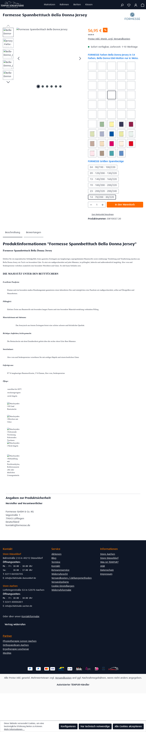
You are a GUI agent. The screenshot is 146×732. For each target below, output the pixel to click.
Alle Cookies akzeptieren (128, 726)
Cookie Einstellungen (62, 585)
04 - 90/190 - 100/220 (102, 167)
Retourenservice (60, 570)
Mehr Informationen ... (14, 729)
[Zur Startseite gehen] (12, 4)
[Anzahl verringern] (91, 204)
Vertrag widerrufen (15, 624)
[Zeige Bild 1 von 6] (38, 86)
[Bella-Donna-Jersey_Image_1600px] (49, 58)
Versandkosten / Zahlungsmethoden (71, 577)
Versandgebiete (60, 581)
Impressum (106, 573)
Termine (55, 562)
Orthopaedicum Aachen (16, 645)
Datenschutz (107, 570)
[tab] (12, 232)
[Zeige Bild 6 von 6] (60, 86)
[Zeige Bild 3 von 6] (47, 86)
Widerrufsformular (61, 589)
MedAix (7, 653)
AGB (102, 566)
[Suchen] (122, 5)
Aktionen (56, 554)
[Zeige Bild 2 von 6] (42, 86)
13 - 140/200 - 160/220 (103, 179)
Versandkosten (63, 677)
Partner (7, 636)
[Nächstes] (80, 58)
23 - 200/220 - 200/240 (103, 191)
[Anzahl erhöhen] (103, 204)
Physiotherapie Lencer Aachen (19, 641)
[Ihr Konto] (135, 5)
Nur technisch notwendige (95, 726)
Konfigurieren (68, 726)
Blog (53, 558)
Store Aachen (107, 554)
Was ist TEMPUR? (109, 562)
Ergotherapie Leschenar (16, 649)
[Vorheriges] (18, 58)
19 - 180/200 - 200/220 (103, 185)
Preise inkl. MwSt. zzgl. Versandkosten (109, 38)
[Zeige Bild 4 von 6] (51, 86)
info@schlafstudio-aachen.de (18, 606)
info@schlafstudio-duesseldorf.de (20, 578)
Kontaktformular (30, 616)
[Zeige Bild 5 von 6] (56, 86)
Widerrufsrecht (59, 573)
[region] (42, 58)
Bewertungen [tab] (33, 232)
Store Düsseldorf (109, 558)
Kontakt (55, 566)
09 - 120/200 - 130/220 (103, 173)
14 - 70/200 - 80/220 (102, 197)
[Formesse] (132, 17)
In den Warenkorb (125, 204)
